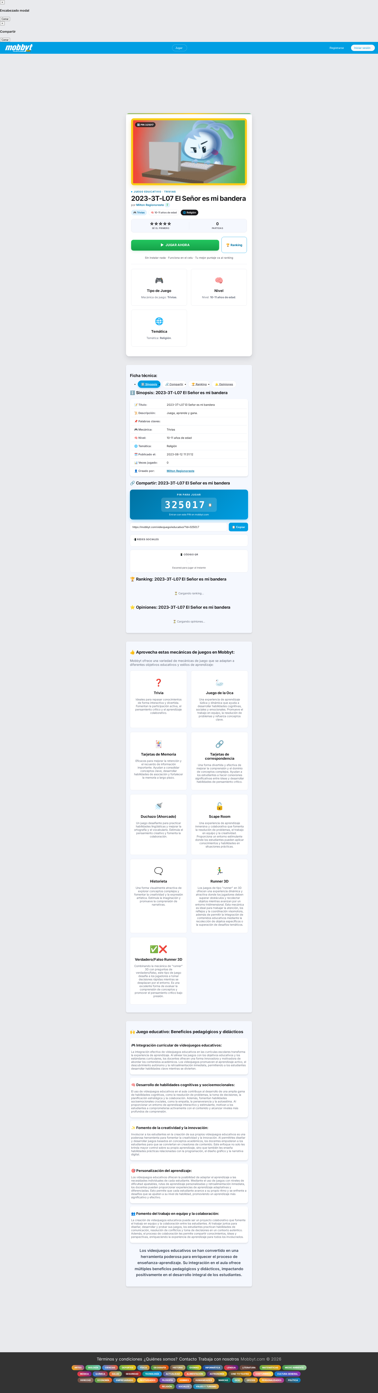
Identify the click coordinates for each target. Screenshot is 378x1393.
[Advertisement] (189, 81)
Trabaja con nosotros (218, 1359)
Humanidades (203, 1380)
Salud (115, 1374)
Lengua (231, 1367)
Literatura (249, 1367)
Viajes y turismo (206, 1386)
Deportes (127, 1367)
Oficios (251, 1380)
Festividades (147, 1380)
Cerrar (5, 19)
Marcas (223, 1380)
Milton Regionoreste (150, 205)
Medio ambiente (294, 1367)
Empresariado (124, 1380)
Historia (178, 1367)
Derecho (85, 1380)
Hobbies (184, 1380)
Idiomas (194, 1367)
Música (84, 1374)
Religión (167, 1386)
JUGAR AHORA (175, 245)
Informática (212, 1367)
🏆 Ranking (234, 245)
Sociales (184, 1386)
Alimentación (195, 1374)
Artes (78, 1367)
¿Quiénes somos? (161, 1359)
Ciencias (110, 1367)
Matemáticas (270, 1367)
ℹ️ (149, 384)
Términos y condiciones (119, 1359)
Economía (103, 1380)
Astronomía (217, 1374)
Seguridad (132, 1374)
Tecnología (152, 1374)
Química (100, 1374)
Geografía (160, 1367)
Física (143, 1367)
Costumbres (263, 1374)
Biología (93, 1367)
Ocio (237, 1380)
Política (293, 1380)
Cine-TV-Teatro (240, 1374)
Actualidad (173, 1374)
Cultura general (287, 1374)
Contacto (188, 1359)
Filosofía (167, 1380)
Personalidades (271, 1380)
